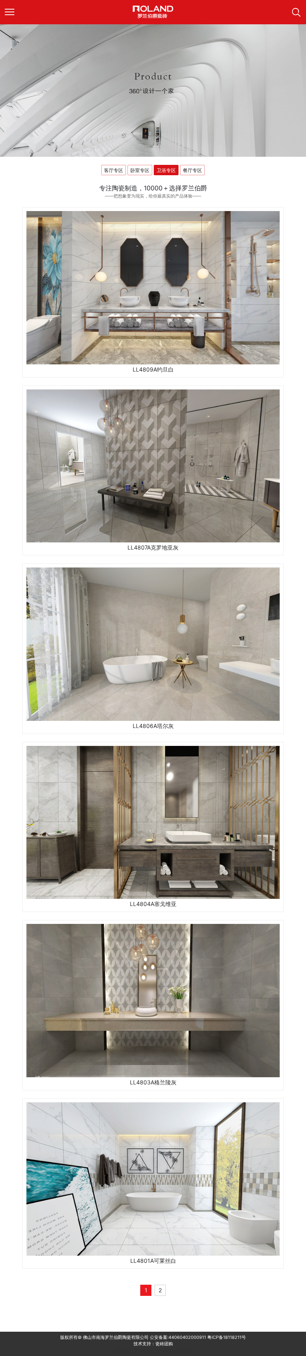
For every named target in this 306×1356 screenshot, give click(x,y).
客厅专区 (113, 170)
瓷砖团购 (164, 1343)
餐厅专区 (192, 170)
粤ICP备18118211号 (226, 1337)
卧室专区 (139, 170)
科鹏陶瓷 (183, 1350)
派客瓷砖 (122, 1350)
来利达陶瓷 (162, 1350)
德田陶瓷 (141, 1350)
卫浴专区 (166, 170)
